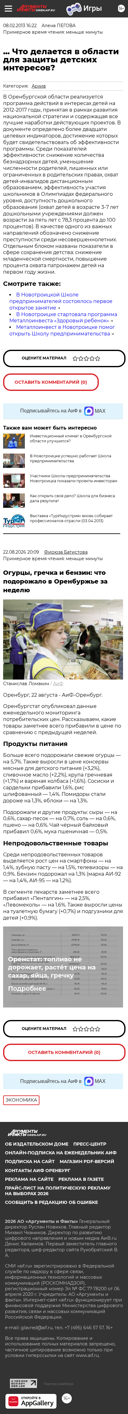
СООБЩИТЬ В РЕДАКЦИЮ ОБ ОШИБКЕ (51, 1202)
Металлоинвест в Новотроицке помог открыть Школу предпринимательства (62, 330)
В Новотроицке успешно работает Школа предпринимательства (70, 458)
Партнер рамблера (58, 1384)
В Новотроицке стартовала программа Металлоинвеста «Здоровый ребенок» (63, 317)
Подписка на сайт (30, 1161)
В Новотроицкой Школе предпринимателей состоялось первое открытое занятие (60, 301)
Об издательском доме (36, 1144)
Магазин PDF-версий (87, 1161)
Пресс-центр (89, 1144)
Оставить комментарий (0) (51, 382)
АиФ (58, 683)
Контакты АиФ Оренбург (37, 1170)
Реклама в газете (81, 1179)
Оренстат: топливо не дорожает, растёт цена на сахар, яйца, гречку (52, 967)
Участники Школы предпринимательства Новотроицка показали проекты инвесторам (73, 478)
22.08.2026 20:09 (21, 552)
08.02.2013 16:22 (20, 25)
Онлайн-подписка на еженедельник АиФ (61, 1153)
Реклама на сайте (29, 1179)
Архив (39, 86)
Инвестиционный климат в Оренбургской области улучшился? (71, 438)
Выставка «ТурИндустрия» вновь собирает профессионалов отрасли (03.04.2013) (71, 518)
